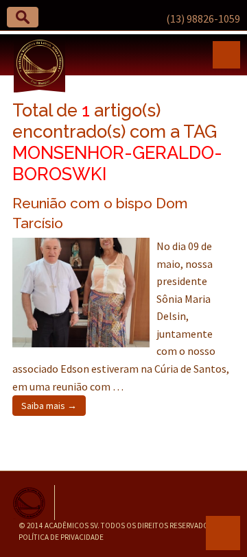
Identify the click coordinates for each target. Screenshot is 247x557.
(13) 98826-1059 (203, 18)
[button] (22, 17)
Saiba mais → (49, 405)
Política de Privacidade (61, 537)
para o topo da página (223, 533)
